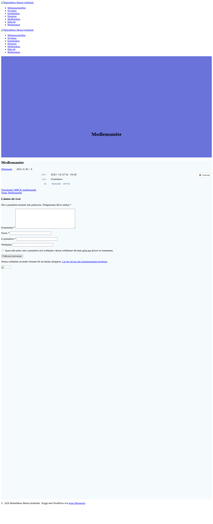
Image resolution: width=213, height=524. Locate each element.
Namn (5, 233)
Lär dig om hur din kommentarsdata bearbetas (84, 261)
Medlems (56, 184)
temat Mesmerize (77, 503)
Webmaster (6, 169)
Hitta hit (11, 22)
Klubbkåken (13, 13)
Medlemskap (13, 19)
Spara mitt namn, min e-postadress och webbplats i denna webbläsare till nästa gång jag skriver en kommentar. (59, 250)
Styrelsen (12, 10)
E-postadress (8, 239)
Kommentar (8, 227)
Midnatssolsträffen (16, 8)
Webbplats (6, 244)
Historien (12, 16)
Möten (66, 184)
